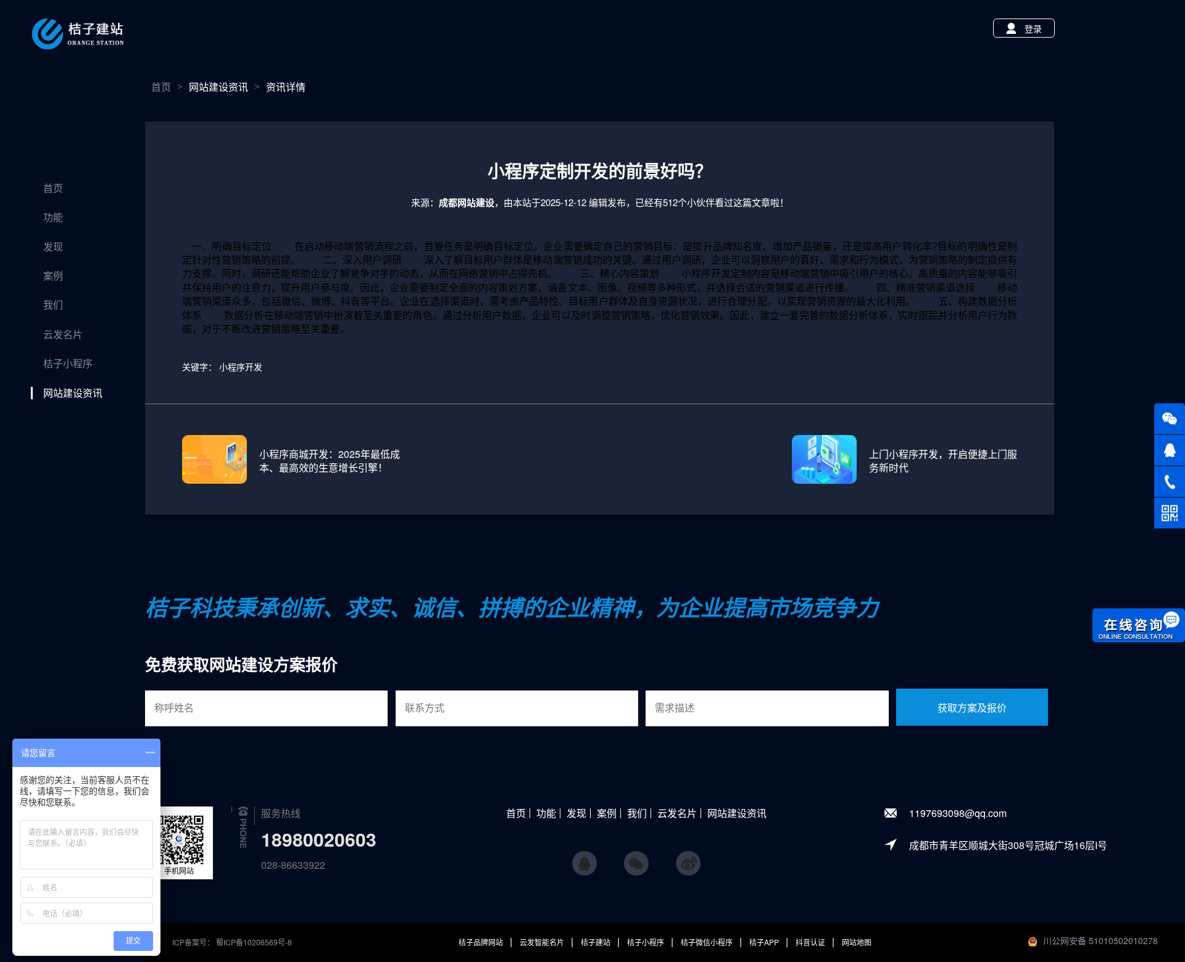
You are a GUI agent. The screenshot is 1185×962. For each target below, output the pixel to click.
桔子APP (765, 942)
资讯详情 (286, 87)
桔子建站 (596, 942)
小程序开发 (240, 366)
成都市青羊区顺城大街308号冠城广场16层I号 (1008, 845)
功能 (53, 217)
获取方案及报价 (972, 708)
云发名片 (63, 334)
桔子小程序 (68, 363)
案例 (53, 276)
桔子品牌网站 (482, 942)
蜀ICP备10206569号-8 (254, 942)
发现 (53, 247)
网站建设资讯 (72, 393)
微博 (688, 858)
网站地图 (856, 942)
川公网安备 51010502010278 (1100, 940)
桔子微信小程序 (707, 942)
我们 (53, 305)
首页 (53, 188)
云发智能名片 (543, 942)
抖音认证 (811, 942)
